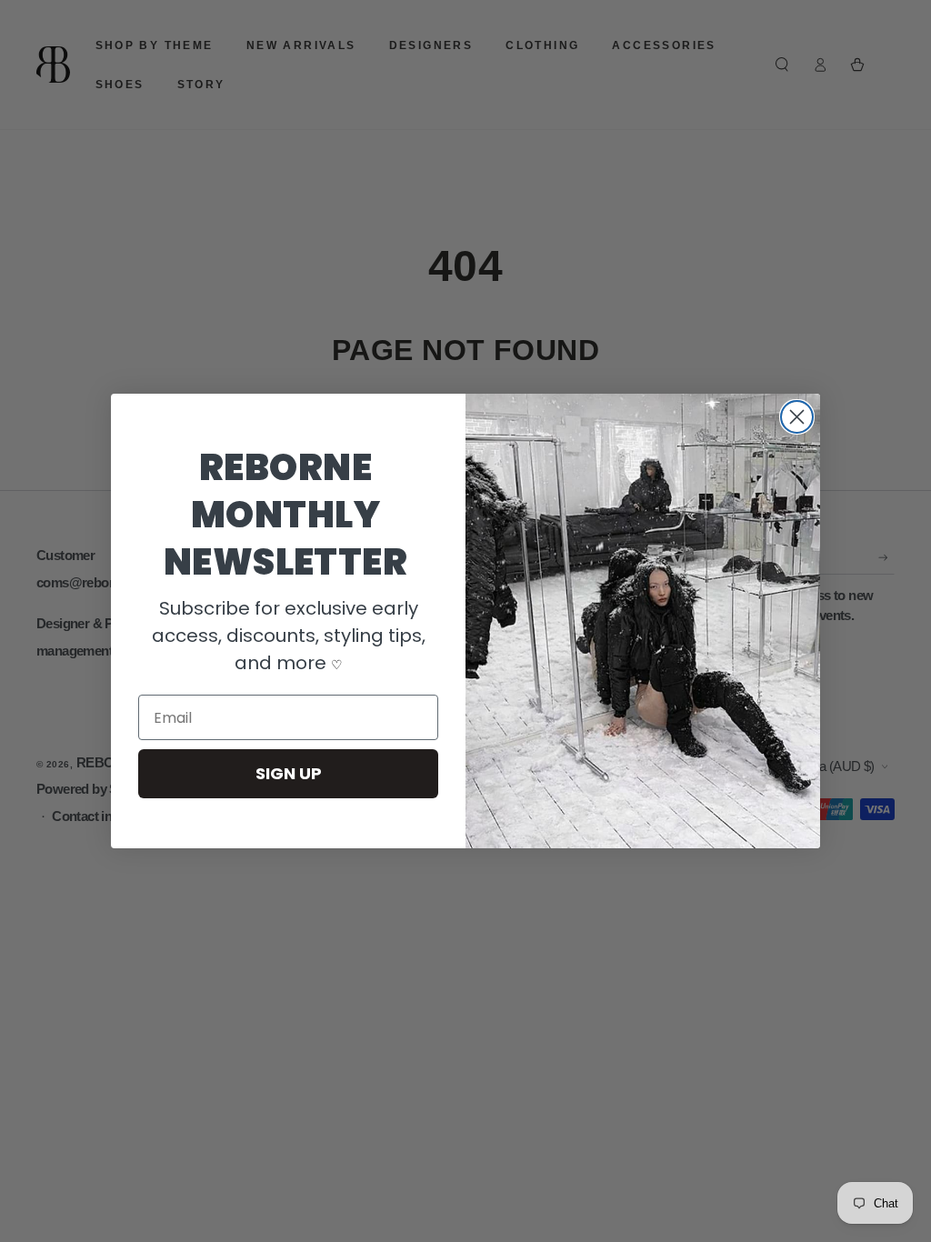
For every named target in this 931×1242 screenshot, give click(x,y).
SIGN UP (288, 773)
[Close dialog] (797, 417)
